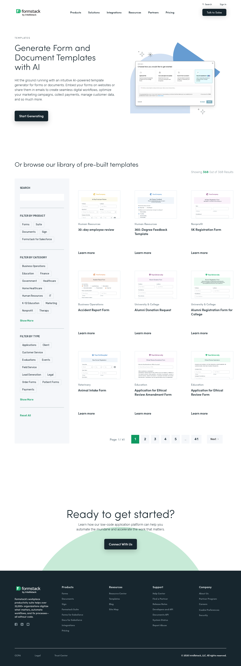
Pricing (170, 12)
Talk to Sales (214, 12)
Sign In (223, 4)
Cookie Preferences (209, 609)
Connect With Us (120, 544)
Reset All (25, 415)
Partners (153, 12)
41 (196, 439)
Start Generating (31, 116)
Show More (26, 320)
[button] (75, 12)
